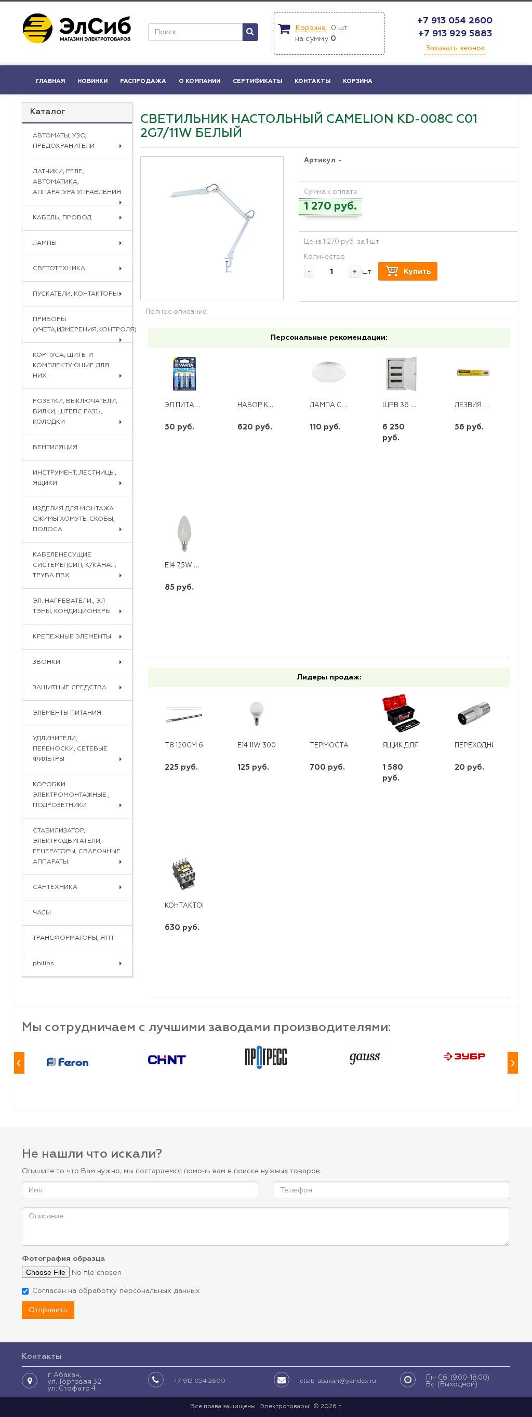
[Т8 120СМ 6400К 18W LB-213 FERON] (184, 713)
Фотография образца (63, 1258)
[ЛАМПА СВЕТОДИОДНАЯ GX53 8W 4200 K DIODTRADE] (329, 373)
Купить (417, 271)
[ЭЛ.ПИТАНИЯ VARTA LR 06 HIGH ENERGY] (184, 373)
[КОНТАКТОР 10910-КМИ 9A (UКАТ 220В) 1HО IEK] (184, 873)
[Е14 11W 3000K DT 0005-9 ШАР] (256, 713)
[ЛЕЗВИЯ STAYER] (474, 373)
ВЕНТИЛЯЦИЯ (55, 447)
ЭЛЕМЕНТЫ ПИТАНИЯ (67, 713)
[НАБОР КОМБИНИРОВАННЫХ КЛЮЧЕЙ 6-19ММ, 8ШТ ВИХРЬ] (256, 373)
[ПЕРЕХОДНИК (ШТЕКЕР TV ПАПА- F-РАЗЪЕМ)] (474, 713)
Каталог (47, 112)
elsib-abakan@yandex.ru (338, 1381)
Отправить (48, 1310)
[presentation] (19, 1063)
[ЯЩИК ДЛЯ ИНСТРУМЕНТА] (401, 713)
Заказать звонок (455, 48)
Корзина (310, 28)
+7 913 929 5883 (455, 33)
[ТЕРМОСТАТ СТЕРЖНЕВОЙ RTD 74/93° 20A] (329, 713)
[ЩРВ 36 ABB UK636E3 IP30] (401, 373)
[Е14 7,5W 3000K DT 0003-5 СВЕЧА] (184, 534)
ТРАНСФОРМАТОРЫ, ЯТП (73, 938)
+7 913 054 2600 (455, 20)
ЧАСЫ (42, 913)
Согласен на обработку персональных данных (116, 1291)
